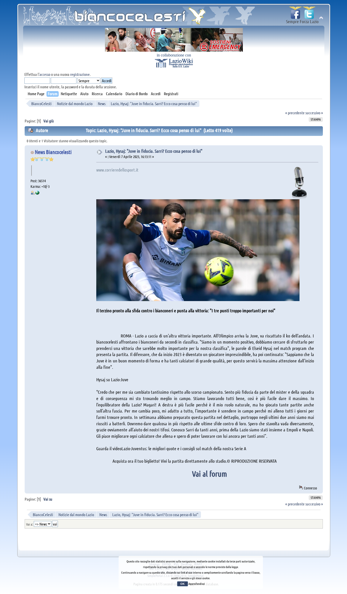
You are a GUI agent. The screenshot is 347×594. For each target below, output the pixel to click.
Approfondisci (196, 584)
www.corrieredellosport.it (117, 170)
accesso (44, 74)
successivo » (314, 112)
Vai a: (29, 524)
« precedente (295, 112)
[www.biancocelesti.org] (37, 193)
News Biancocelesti (53, 152)
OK (182, 583)
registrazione (80, 74)
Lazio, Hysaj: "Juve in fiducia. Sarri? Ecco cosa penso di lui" (153, 151)
